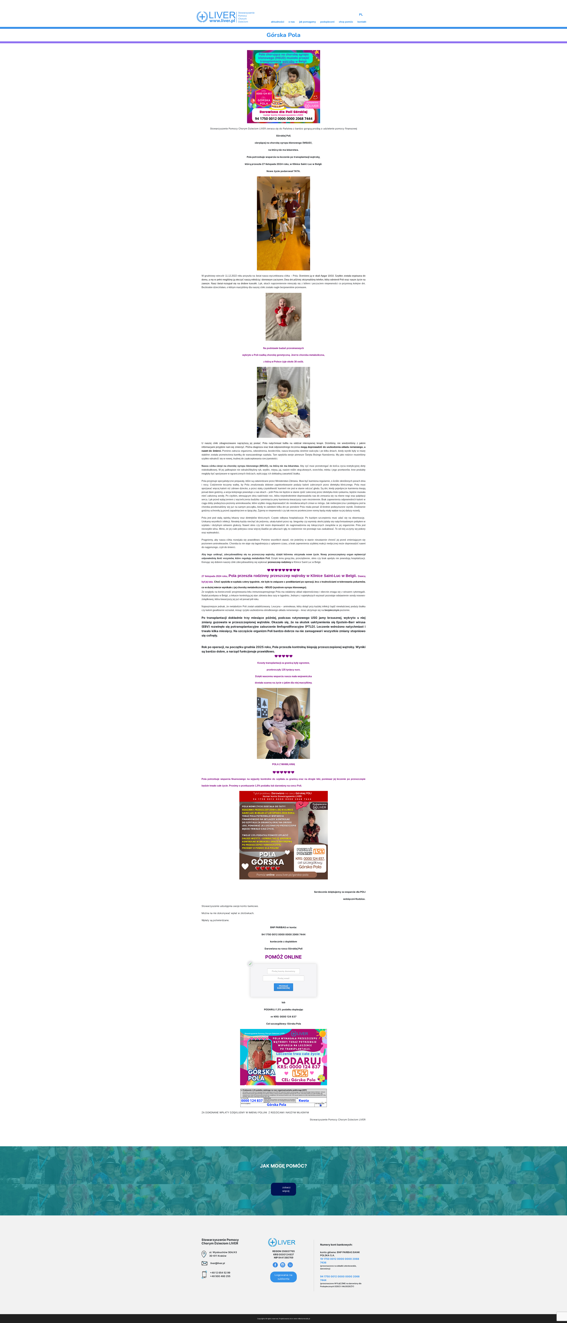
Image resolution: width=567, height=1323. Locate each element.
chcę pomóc (346, 21)
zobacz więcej (286, 1189)
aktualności (277, 21)
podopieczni (327, 21)
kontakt (361, 21)
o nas (292, 21)
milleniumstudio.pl (304, 1318)
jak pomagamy (307, 21)
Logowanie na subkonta (283, 1277)
